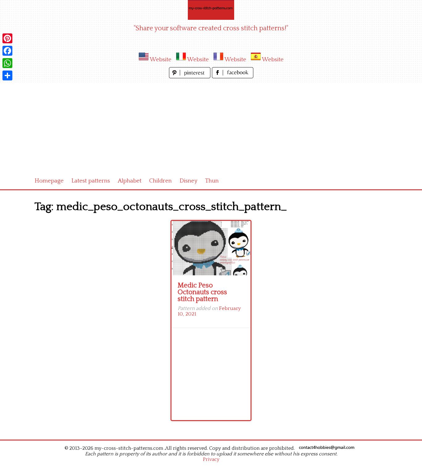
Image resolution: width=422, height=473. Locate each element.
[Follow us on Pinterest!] (190, 76)
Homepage (49, 181)
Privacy (211, 459)
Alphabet (129, 181)
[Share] (7, 75)
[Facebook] (7, 51)
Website (160, 59)
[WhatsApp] (7, 63)
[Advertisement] (211, 126)
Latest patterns (90, 181)
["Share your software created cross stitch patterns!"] (211, 10)
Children (160, 181)
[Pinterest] (7, 38)
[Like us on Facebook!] (232, 76)
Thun (212, 181)
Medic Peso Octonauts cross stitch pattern (202, 292)
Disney (188, 181)
